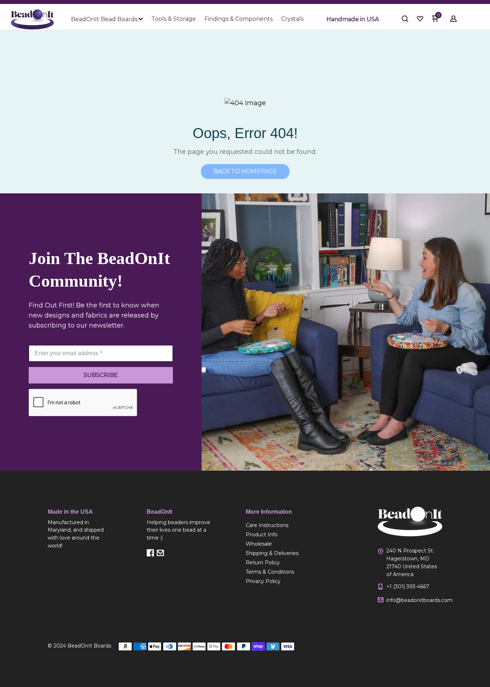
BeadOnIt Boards (89, 646)
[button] (352, 19)
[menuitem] (107, 19)
